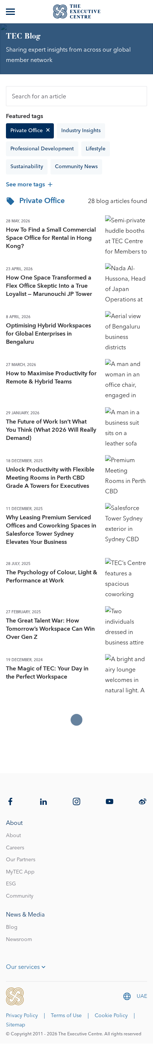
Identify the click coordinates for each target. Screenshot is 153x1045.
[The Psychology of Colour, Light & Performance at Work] (126, 579)
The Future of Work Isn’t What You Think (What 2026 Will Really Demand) (51, 430)
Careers (15, 847)
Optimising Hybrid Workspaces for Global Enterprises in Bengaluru (48, 333)
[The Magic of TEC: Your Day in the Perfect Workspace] (126, 675)
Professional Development (42, 148)
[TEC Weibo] (142, 801)
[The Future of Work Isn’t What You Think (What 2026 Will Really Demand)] (126, 428)
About (13, 835)
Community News (76, 166)
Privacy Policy (22, 1015)
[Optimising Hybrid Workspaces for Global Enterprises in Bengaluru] (126, 332)
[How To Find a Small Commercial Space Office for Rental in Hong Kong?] (126, 236)
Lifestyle (95, 148)
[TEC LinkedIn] (43, 801)
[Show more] (11, 11)
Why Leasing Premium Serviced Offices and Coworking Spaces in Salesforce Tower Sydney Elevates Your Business (51, 529)
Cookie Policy (111, 1015)
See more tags (25, 184)
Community (19, 896)
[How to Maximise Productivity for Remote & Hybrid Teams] (126, 380)
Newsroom (19, 939)
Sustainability (26, 166)
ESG (11, 883)
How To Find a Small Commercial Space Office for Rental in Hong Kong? (51, 238)
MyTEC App (20, 872)
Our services (23, 967)
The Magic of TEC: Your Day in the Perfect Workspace (47, 672)
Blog (11, 927)
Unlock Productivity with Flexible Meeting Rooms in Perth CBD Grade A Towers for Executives (50, 478)
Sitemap (15, 1024)
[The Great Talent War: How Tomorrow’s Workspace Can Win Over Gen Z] (126, 627)
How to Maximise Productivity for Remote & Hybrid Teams (51, 377)
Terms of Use (66, 1015)
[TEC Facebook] (10, 801)
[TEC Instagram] (76, 801)
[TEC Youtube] (109, 801)
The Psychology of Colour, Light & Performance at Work (51, 576)
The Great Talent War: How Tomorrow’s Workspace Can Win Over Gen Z (50, 629)
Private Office (26, 130)
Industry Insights (81, 130)
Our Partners (20, 859)
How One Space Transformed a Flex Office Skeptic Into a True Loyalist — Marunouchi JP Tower (49, 286)
